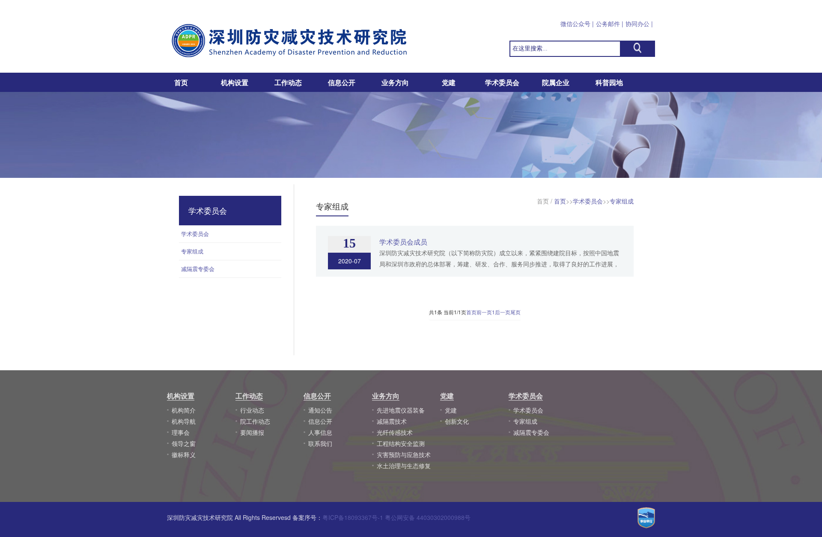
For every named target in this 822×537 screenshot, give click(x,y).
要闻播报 (252, 432)
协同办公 (637, 23)
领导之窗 (184, 443)
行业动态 (252, 410)
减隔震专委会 (531, 432)
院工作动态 (255, 421)
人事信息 (320, 432)
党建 (451, 410)
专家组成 (622, 201)
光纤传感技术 (395, 432)
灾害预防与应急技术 (404, 454)
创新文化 (457, 421)
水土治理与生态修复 (404, 465)
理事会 (181, 432)
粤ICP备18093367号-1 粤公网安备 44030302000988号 (396, 517)
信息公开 (320, 421)
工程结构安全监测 (401, 443)
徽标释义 (184, 454)
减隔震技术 (392, 421)
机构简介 (184, 410)
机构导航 (184, 421)
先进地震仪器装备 (401, 410)
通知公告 (320, 410)
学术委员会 (588, 201)
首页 (181, 82)
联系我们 (320, 443)
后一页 (502, 312)
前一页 (484, 312)
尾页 (515, 312)
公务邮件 (608, 23)
